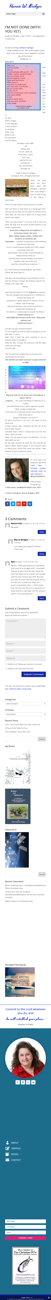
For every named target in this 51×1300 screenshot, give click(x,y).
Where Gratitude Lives (14, 888)
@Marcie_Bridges (27, 48)
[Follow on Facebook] (18, 1082)
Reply (41, 532)
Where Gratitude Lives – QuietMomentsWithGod (24, 885)
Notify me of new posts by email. (21, 668)
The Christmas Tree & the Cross (17, 732)
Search (42, 739)
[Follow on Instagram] (23, 1082)
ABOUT (14, 1142)
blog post (32, 292)
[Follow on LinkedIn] (33, 1082)
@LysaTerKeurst (37, 476)
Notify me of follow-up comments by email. (25, 664)
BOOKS (14, 1154)
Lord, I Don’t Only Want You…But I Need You (22, 724)
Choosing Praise (26, 901)
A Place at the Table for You (16, 728)
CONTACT (16, 1160)
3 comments (10, 39)
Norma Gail (16, 523)
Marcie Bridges (13, 36)
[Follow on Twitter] (28, 1082)
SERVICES (16, 1148)
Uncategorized (38, 36)
